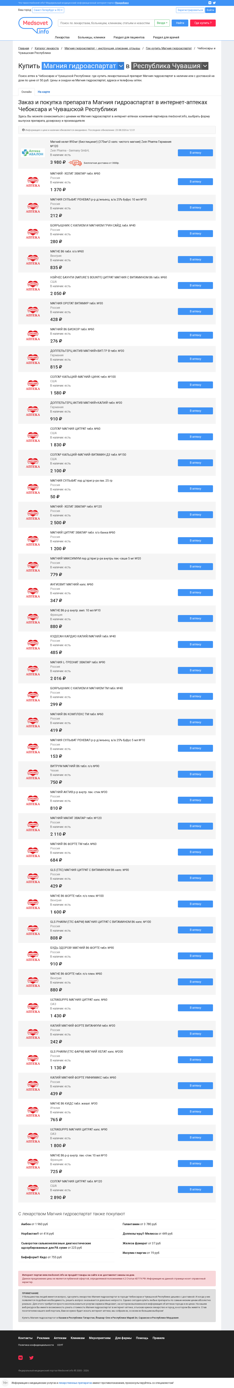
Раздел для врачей (166, 37)
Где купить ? (203, 23)
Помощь (142, 1338)
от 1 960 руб (34, 1224)
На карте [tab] (44, 92)
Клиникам (78, 1338)
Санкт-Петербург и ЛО (47, 10)
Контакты (25, 1338)
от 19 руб (141, 1253)
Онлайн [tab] (26, 92)
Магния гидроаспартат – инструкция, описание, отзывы (102, 48)
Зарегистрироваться (190, 10)
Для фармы (123, 1338)
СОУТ (60, 1345)
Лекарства (62, 37)
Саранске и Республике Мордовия (158, 1317)
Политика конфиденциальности (36, 1345)
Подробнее (122, 3)
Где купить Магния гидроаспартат (169, 48)
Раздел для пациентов (129, 37)
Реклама (43, 1338)
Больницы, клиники (91, 37)
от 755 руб (41, 1257)
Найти (180, 23)
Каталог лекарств (47, 48)
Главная (23, 48)
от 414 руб (37, 1233)
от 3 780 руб (140, 1224)
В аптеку (195, 152)
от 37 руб (142, 1243)
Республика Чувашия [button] (166, 66)
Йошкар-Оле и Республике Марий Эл (116, 1317)
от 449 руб (148, 1233)
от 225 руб (56, 1245)
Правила (159, 1338)
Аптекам (60, 1338)
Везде (161, 23)
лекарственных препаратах (75, 1382)
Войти (210, 10)
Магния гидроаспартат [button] (79, 66)
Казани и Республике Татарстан (76, 1317)
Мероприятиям (100, 1338)
